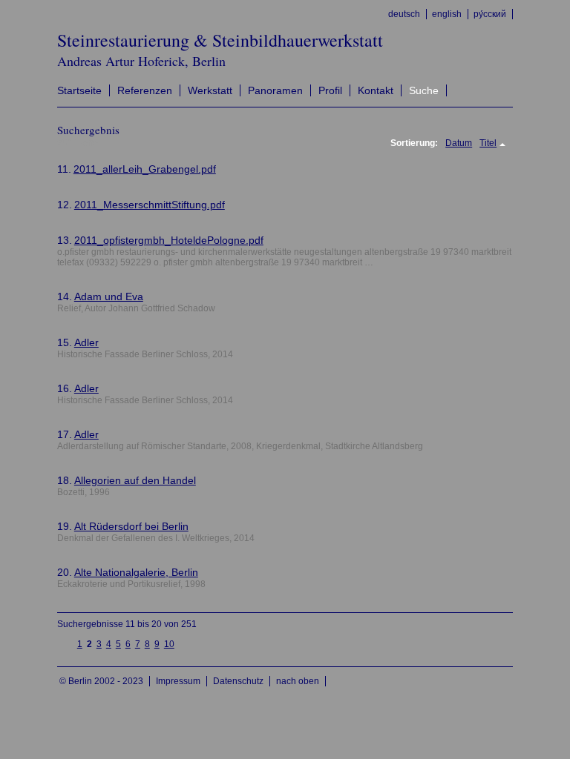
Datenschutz (238, 681)
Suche (424, 90)
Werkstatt (210, 90)
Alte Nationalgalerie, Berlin (136, 572)
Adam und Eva (108, 296)
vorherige (66, 643)
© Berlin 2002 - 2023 (101, 681)
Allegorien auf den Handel (135, 480)
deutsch (404, 14)
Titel (488, 143)
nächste (185, 643)
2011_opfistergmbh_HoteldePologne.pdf (168, 240)
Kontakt (375, 90)
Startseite (79, 90)
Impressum (178, 681)
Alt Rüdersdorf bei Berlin (131, 526)
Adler (86, 342)
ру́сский (490, 14)
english (447, 14)
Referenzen (144, 90)
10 (169, 644)
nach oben (297, 681)
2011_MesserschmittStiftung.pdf (149, 205)
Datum (458, 143)
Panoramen (275, 90)
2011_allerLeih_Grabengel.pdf (144, 169)
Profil (330, 90)
